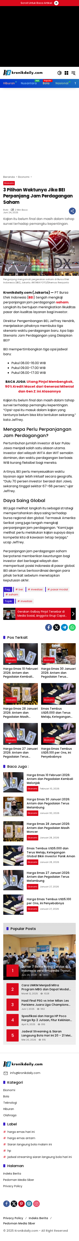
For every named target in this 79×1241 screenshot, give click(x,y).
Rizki (5, 210)
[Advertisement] (39, 131)
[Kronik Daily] (23, 73)
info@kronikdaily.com (25, 1073)
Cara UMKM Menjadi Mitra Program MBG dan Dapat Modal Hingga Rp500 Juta (45, 987)
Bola (6, 1096)
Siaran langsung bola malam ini (29, 1144)
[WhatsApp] (72, 627)
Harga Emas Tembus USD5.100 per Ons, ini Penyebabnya (56, 753)
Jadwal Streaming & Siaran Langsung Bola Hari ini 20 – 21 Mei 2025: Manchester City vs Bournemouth (45, 1033)
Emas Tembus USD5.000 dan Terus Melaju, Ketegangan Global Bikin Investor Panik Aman (56, 713)
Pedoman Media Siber (18, 1180)
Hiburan (8, 1109)
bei (21, 589)
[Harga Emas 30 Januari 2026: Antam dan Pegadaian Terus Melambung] (58, 654)
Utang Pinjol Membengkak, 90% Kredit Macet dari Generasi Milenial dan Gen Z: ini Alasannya (39, 386)
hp (9, 1151)
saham (62, 302)
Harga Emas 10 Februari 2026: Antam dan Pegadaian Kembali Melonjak (20, 673)
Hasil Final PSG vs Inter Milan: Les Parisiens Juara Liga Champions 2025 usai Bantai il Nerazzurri (45, 1003)
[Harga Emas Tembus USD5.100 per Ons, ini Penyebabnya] (58, 734)
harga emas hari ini (21, 1132)
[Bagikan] (72, 211)
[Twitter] (56, 627)
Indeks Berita (12, 1174)
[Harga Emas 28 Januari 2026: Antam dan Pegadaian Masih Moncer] (20, 694)
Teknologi (10, 1103)
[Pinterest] (21, 1203)
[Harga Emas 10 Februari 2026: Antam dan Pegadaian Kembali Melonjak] (20, 654)
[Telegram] (64, 627)
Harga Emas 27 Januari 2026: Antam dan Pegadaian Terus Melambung (20, 753)
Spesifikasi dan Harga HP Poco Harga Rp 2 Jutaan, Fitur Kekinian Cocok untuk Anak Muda (45, 1018)
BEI (30, 297)
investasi (37, 589)
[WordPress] (29, 1203)
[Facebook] (48, 627)
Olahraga (9, 1115)
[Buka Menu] (66, 72)
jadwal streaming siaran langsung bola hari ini (39, 1157)
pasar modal (59, 589)
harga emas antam (21, 1138)
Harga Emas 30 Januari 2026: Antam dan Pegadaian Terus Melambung (58, 673)
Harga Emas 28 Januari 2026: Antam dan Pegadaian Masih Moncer (20, 713)
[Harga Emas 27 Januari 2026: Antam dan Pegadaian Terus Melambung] (20, 734)
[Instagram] (36, 1203)
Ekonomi (9, 183)
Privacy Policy (12, 1186)
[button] (59, 72)
